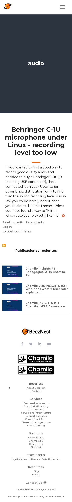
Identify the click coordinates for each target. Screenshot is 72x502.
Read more (12, 223)
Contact (36, 390)
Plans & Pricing (36, 425)
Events (36, 474)
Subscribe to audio (4, 245)
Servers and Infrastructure (36, 412)
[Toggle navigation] (62, 7)
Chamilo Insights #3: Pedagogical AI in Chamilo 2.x (45, 272)
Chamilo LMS (36, 437)
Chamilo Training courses (36, 422)
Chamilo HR (36, 443)
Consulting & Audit (36, 419)
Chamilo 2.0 (36, 440)
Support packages (36, 415)
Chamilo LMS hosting (36, 406)
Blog (36, 471)
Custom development (36, 403)
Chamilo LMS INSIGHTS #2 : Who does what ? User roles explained (46, 289)
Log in (7, 227)
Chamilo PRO (36, 409)
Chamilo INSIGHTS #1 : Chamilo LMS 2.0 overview (45, 304)
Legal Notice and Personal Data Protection (36, 459)
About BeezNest (36, 387)
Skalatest (36, 447)
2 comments (34, 222)
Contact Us (34, 483)
